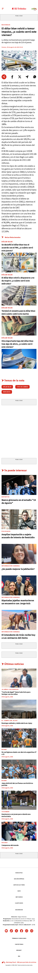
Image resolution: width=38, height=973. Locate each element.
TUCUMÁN (5, 812)
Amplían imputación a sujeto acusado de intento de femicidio (18, 536)
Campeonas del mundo (10, 845)
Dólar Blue (7, 242)
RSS (19, 956)
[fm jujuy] (33, 9)
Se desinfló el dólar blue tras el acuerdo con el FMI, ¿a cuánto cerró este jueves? (17, 247)
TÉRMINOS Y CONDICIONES (19, 938)
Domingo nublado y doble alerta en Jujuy (17, 723)
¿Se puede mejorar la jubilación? (18, 568)
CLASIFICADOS (19, 903)
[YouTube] (6, 930)
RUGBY (4, 749)
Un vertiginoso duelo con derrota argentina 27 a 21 (19, 753)
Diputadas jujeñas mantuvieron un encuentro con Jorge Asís (18, 602)
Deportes (5, 497)
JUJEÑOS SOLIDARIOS (10, 689)
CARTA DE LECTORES (19, 885)
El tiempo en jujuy (10, 720)
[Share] (4, 76)
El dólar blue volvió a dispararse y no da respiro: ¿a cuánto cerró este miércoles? (18, 280)
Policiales (6, 531)
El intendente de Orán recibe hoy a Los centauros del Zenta (18, 636)
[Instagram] (31, 930)
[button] (12, 77)
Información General (11, 566)
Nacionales (6, 25)
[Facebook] (21, 930)
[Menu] (3, 8)
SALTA (19, 891)
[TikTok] (11, 930)
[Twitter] (16, 930)
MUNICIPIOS (19, 873)
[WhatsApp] (26, 930)
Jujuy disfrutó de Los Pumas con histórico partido (17, 784)
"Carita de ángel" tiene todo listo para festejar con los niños (16, 693)
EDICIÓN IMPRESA (19, 879)
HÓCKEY (5, 843)
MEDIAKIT (19, 950)
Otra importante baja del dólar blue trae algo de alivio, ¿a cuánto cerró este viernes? (17, 344)
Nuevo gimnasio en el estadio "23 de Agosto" (19, 501)
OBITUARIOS (19, 897)
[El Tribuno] (19, 8)
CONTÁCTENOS (19, 944)
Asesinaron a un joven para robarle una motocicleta (16, 815)
